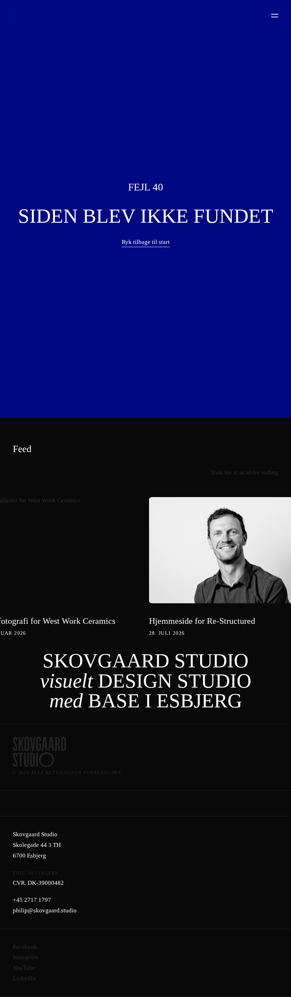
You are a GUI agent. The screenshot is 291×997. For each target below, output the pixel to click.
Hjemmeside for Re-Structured (202, 621)
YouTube (24, 967)
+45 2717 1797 (32, 899)
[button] (274, 15)
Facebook (25, 947)
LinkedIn (24, 978)
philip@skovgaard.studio (45, 910)
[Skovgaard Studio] (19, 16)
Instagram (25, 957)
